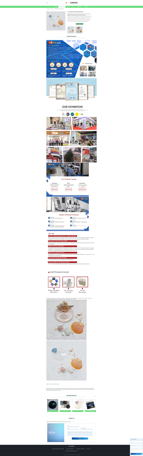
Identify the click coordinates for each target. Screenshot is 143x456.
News (68, 6)
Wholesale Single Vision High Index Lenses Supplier (75, 388)
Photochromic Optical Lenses (86, 388)
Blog (73, 6)
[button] (47, 3)
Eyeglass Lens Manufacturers (70, 448)
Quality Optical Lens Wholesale (80, 448)
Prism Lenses (88, 448)
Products (62, 6)
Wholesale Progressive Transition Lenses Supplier (52, 388)
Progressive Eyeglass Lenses (77, 389)
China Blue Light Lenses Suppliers (63, 388)
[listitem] (71, 30)
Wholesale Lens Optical (70, 389)
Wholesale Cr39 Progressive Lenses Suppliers (58, 448)
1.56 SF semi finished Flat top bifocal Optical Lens (53, 384)
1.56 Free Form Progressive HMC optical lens (54, 383)
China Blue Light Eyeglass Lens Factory (55, 390)
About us (86, 6)
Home (56, 6)
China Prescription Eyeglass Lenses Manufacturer (60, 389)
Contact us (79, 6)
